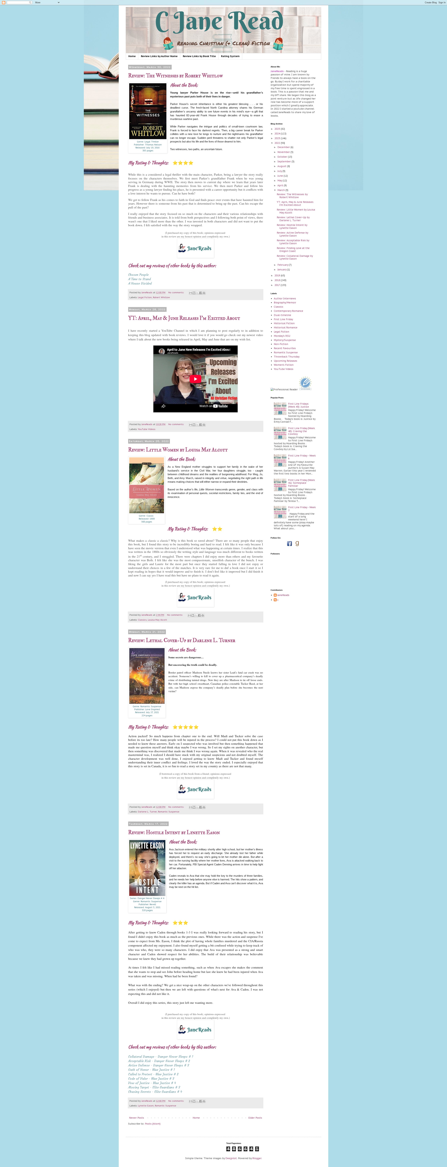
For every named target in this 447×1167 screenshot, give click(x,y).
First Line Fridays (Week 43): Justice (298, 405)
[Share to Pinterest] (204, 293)
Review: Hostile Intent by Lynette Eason (174, 832)
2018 (277, 280)
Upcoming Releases (285, 360)
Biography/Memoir (285, 302)
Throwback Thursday (286, 356)
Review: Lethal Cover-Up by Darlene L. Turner (181, 640)
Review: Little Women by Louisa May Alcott (178, 450)
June (280, 175)
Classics (142, 619)
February (283, 264)
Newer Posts (136, 1117)
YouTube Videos (146, 429)
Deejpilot (231, 1158)
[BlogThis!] (194, 293)
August (282, 166)
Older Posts (255, 1117)
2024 (277, 133)
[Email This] (190, 293)
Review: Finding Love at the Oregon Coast (293, 249)
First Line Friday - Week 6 (302, 457)
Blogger (256, 1158)
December (284, 147)
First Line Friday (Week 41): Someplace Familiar (301, 483)
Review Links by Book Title (199, 56)
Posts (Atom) (152, 1123)
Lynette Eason (146, 1105)
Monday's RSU (282, 335)
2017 (277, 285)
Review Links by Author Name (159, 56)
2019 (277, 275)
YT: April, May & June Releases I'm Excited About (184, 318)
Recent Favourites (285, 348)
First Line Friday (283, 319)
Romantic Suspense (168, 811)
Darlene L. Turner (147, 811)
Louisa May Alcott (157, 619)
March (281, 190)
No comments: (176, 292)
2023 (277, 138)
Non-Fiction (281, 344)
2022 (277, 143)
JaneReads (283, 595)
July (280, 171)
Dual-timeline (282, 315)
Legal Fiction (145, 297)
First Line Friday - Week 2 (302, 509)
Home (132, 56)
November (284, 152)
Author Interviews (285, 298)
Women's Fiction (284, 364)
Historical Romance (285, 327)
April (280, 185)
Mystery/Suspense (285, 340)
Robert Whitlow (161, 297)
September (284, 161)
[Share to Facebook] (200, 293)
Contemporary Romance (288, 310)
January (282, 269)
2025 (277, 128)
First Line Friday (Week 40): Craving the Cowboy (301, 431)
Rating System (230, 56)
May (280, 180)
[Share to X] (197, 293)
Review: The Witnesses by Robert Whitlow (175, 75)
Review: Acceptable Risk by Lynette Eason (293, 242)
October (282, 156)
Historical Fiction (284, 323)
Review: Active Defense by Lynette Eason (292, 234)
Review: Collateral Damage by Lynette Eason (295, 257)
